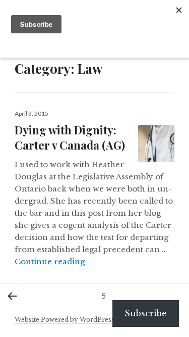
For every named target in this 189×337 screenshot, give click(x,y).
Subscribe (145, 313)
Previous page (12, 295)
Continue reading (50, 261)
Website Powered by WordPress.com (72, 319)
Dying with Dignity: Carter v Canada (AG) (70, 137)
